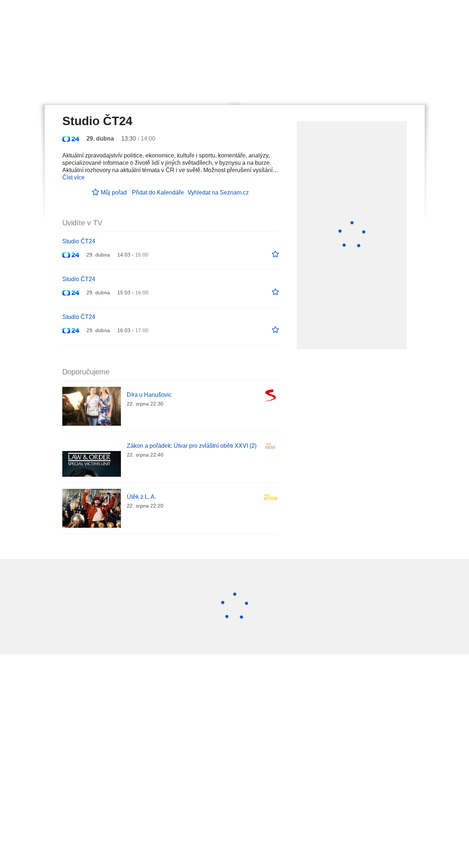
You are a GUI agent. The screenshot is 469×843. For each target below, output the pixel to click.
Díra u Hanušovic (149, 395)
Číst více (73, 177)
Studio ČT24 (78, 241)
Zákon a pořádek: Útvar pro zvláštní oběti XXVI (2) (191, 446)
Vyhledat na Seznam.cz (218, 192)
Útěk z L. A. (141, 497)
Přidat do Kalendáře (158, 192)
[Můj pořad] (275, 254)
